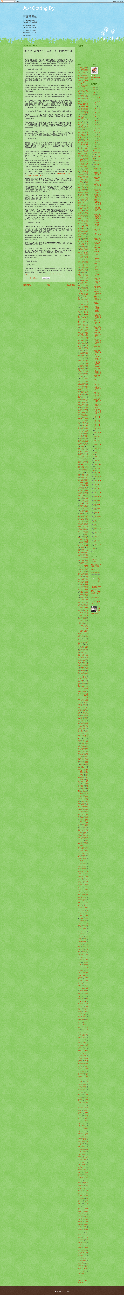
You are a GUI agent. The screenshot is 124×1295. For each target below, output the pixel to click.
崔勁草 (86, 428)
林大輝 (82, 304)
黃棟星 (85, 631)
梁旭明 (83, 469)
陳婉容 (82, 539)
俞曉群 (86, 343)
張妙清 (80, 438)
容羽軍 (79, 394)
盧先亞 (82, 781)
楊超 (82, 652)
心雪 (84, 116)
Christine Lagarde (82, 928)
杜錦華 (86, 262)
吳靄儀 (86, 225)
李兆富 (83, 238)
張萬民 (83, 456)
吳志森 (82, 217)
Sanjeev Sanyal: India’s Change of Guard (97, 266)
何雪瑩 (84, 200)
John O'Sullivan (83, 1035)
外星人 (81, 150)
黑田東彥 (80, 640)
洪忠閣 (81, 363)
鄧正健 (86, 748)
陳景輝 (86, 546)
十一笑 (80, 96)
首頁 (49, 285)
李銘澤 (86, 254)
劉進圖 (84, 714)
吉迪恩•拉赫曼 (82, 161)
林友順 (81, 306)
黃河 (87, 618)
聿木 (79, 187)
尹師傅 (82, 109)
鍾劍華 (81, 821)
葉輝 (84, 672)
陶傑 (86, 565)
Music (86, 1135)
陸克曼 (81, 570)
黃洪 (83, 623)
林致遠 (79, 319)
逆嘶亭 (82, 414)
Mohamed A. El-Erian (83, 1126)
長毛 (80, 339)
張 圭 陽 (81, 432)
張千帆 (85, 433)
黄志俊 (85, 638)
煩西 (87, 657)
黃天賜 (81, 614)
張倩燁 (86, 445)
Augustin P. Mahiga (82, 899)
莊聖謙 (80, 492)
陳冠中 (79, 531)
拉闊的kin (86, 290)
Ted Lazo (86, 1237)
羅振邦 (79, 834)
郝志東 (86, 414)
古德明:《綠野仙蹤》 (95, 597)
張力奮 (80, 433)
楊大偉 (83, 646)
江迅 (81, 178)
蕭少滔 (83, 787)
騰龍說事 (83, 853)
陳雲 (83, 549)
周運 (79, 285)
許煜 (87, 500)
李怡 (86, 241)
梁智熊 (83, 479)
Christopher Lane (82, 931)
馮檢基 (80, 609)
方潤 (87, 119)
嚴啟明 (83, 847)
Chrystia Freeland (82, 935)
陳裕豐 (83, 550)
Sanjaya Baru (83, 1196)
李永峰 (79, 236)
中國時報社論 (84, 106)
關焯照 (80, 844)
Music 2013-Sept (96, 380)
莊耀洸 (79, 493)
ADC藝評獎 (81, 860)
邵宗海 (83, 335)
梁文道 (83, 467)
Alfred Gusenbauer (82, 868)
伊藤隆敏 (86, 158)
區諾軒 (83, 427)
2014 (94, 92)
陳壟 (79, 560)
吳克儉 (86, 215)
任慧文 (81, 158)
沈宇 (84, 264)
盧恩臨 (86, 783)
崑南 (82, 428)
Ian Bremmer (85, 1000)
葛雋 (81, 675)
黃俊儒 (85, 620)
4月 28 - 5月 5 (97, 480)
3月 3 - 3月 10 (97, 512)
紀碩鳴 (86, 365)
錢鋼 (86, 798)
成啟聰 (81, 174)
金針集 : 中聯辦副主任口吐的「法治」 (97, 210)
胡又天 (85, 370)
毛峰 (85, 122)
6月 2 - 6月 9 (97, 460)
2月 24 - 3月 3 (97, 516)
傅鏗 (83, 579)
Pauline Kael (85, 1157)
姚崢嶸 (82, 357)
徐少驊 (80, 397)
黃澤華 (83, 635)
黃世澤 (86, 614)
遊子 (79, 681)
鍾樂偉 (86, 821)
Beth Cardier (85, 909)
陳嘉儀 (86, 552)
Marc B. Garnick (82, 1087)
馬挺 (81, 420)
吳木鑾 (82, 215)
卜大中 (85, 96)
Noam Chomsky (82, 1146)
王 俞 (79, 124)
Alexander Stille (82, 865)
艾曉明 (83, 189)
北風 (84, 140)
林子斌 (86, 304)
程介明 (81, 594)
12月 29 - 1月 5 (96, 97)
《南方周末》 (81, 74)
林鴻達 (86, 329)
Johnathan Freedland (82, 1037)
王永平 (83, 126)
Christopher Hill (82, 930)
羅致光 (85, 832)
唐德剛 (81, 388)
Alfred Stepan (81, 869)
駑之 (86, 766)
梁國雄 (82, 477)
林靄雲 (80, 330)
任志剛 (86, 156)
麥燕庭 (83, 573)
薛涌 (86, 808)
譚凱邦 (85, 839)
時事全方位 (84, 402)
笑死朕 (86, 407)
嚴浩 (79, 847)
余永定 (82, 205)
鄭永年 (81, 754)
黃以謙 (81, 615)
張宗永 (82, 441)
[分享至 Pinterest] (49, 278)
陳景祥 (80, 546)
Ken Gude (85, 1061)
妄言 (87, 168)
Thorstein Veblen (81, 1245)
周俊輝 (81, 282)
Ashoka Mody (85, 894)
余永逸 (86, 205)
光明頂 (81, 160)
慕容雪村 (83, 722)
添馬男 (86, 484)
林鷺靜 (85, 330)
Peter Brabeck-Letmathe (83, 1161)
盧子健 (81, 779)
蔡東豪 (79, 740)
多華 (79, 168)
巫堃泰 (82, 231)
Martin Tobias (85, 1102)
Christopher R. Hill (82, 933)
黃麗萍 (86, 636)
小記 (82, 101)
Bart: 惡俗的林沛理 (96, 602)
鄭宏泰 (80, 756)
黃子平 (85, 609)
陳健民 (86, 538)
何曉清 (83, 204)
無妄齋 (86, 591)
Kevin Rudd (84, 1065)
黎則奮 (81, 772)
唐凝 (86, 388)
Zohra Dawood (81, 1273)
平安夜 (85, 151)
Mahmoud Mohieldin (82, 1084)
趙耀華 (85, 702)
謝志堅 (86, 811)
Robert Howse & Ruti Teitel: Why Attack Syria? (97, 281)
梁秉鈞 (86, 471)
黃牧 (81, 620)
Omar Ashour (81, 1154)
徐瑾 (86, 401)
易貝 (83, 299)
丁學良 (82, 95)
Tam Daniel (80, 1232)
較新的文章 (27, 285)
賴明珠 (80, 795)
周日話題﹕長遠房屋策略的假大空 (97, 173)
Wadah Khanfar (83, 1258)
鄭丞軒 (86, 754)
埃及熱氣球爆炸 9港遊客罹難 (96, 587)
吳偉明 (82, 220)
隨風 (79, 800)
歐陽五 (86, 725)
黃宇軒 (86, 615)
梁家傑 (83, 474)
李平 (84, 235)
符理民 (85, 487)
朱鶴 (87, 176)
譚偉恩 (80, 839)
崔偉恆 (81, 430)
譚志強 (86, 837)
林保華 (84, 316)
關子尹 (86, 840)
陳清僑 (81, 542)
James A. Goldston (83, 1014)
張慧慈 (79, 461)
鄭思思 (83, 759)
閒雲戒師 (83, 602)
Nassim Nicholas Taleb (83, 1141)
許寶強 (81, 503)
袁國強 (79, 410)
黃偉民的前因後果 (84, 627)
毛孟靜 (80, 123)
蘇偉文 (82, 848)
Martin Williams (83, 1104)
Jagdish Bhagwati (84, 1013)
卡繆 (82, 142)
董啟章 (79, 677)
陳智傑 (82, 547)
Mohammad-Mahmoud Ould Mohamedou (83, 1130)
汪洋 (80, 264)
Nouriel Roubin (81, 1148)
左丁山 (86, 150)
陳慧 (84, 555)
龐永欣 (85, 827)
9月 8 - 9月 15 (97, 160)
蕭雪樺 (79, 791)
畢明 (87, 485)
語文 (86, 695)
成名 (87, 173)
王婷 (79, 132)
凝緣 (82, 776)
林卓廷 (81, 314)
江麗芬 (81, 181)
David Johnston (81, 949)
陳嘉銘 (82, 552)
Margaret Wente (81, 1089)
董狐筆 (85, 675)
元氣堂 (85, 111)
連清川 (81, 505)
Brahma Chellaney (84, 918)
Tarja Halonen (85, 1234)
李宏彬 (85, 239)
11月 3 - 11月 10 (96, 129)
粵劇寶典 (82, 659)
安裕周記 (85, 171)
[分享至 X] (45, 278)
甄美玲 (79, 691)
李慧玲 (86, 256)
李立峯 (84, 236)
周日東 (83, 279)
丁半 (84, 91)
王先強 (83, 127)
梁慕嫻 (82, 480)
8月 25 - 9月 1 (97, 417)
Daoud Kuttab (81, 943)
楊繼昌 (83, 655)
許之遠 (86, 495)
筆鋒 (82, 597)
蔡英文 (83, 741)
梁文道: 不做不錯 (95, 572)
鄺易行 (82, 826)
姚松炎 (83, 355)
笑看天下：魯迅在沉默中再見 (97, 234)
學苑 (87, 777)
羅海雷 (85, 834)
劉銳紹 (80, 719)
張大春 (80, 435)
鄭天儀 (83, 753)
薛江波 (81, 808)
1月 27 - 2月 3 (97, 532)
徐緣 (79, 402)
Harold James (85, 988)
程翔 (86, 594)
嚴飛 (86, 845)
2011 (94, 551)
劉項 (82, 715)
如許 (83, 168)
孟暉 (87, 288)
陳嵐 (86, 544)
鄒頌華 (83, 683)
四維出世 (86, 148)
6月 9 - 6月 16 (97, 456)
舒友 (79, 599)
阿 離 (82, 340)
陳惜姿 (86, 541)
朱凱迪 (83, 176)
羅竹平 (83, 830)
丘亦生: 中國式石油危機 (97, 239)
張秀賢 (84, 440)
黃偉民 (86, 625)
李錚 (84, 259)
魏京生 (80, 827)
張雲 (81, 453)
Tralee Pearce (84, 1250)
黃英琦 (86, 623)
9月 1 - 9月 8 (97, 164)
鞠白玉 (82, 822)
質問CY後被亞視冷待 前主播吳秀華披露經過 (97, 371)
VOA (79, 1257)
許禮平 (86, 502)
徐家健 (79, 399)
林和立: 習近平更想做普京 (97, 388)
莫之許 (84, 493)
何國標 (82, 199)
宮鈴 (82, 392)
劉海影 (85, 709)
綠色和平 (85, 691)
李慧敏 (81, 257)
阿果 (79, 342)
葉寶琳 (82, 673)
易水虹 (84, 298)
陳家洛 (86, 534)
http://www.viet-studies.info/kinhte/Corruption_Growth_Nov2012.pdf (43, 274)
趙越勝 (86, 701)
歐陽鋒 (85, 728)
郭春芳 (86, 510)
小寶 (79, 103)
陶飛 (81, 564)
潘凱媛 (86, 732)
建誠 (86, 358)
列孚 (87, 160)
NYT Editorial (83, 1151)
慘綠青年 (86, 688)
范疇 (81, 379)
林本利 (81, 309)
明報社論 (83, 297)
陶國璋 (85, 564)
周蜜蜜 (83, 285)
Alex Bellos (83, 863)
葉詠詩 (83, 668)
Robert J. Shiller (83, 1184)
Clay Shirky (80, 936)
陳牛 (83, 523)
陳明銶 (80, 529)
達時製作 (83, 681)
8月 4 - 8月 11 (97, 429)
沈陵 (82, 269)
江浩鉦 (86, 178)
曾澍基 (81, 586)
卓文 (84, 277)
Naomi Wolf (83, 1140)
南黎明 (86, 350)
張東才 (85, 443)
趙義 (81, 702)
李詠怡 (85, 251)
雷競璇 (85, 685)
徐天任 (85, 396)
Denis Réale (80, 954)
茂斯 (82, 376)
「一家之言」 (82, 83)
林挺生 (83, 319)
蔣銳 (79, 746)
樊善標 (81, 725)
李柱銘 (83, 244)
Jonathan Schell (81, 1044)
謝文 (84, 809)
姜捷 (87, 357)
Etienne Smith (85, 972)
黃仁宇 (86, 610)
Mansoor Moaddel (82, 1086)
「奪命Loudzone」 (83, 89)
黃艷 (81, 638)
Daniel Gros (84, 939)
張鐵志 (83, 464)
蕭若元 (83, 788)
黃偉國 (81, 628)
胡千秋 (79, 371)
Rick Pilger (81, 1179)
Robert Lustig (81, 1185)
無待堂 (81, 592)
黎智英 (86, 772)
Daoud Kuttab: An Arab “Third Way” (97, 254)
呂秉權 (84, 228)
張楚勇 (79, 454)
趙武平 (83, 699)
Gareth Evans (81, 975)
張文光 (81, 436)
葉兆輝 (85, 662)
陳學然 (82, 557)
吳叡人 (86, 223)
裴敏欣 (84, 693)
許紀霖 (82, 500)
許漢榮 (81, 502)
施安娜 (79, 360)
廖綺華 (81, 688)
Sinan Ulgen (80, 1216)
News (81, 1143)
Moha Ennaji (81, 1125)
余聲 (84, 213)
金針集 (86, 337)
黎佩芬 (84, 767)
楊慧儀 (84, 654)
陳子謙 (82, 516)
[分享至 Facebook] (47, 278)
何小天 (80, 194)
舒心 (83, 599)
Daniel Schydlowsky (82, 941)
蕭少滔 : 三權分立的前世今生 (97, 196)
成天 (83, 173)
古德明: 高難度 (97, 346)
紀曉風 (82, 367)
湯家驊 (81, 591)
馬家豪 (85, 417)
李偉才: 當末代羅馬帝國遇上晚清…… (97, 335)
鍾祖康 (86, 819)
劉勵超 (81, 720)
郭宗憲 (82, 510)
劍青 (86, 720)
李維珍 (81, 254)
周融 (87, 285)
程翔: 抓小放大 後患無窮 (97, 322)
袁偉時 (85, 409)
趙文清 (84, 697)
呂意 (83, 230)
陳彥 (84, 531)
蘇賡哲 (81, 850)
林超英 (84, 324)
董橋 (84, 677)
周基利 (81, 283)
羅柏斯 (80, 832)
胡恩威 (80, 373)
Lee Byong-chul (83, 1071)
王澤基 (83, 136)
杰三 (87, 299)
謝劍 (79, 814)
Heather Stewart (81, 991)
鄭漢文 (86, 764)
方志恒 (83, 118)
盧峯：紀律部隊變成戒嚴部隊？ (97, 293)
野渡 (86, 513)
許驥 (87, 503)
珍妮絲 (81, 365)
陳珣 (81, 536)
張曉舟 (83, 462)
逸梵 (79, 602)
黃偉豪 (86, 628)
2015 (94, 90)
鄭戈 (87, 753)
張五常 (86, 435)
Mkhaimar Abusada (82, 1123)
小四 (83, 98)
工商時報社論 (84, 105)
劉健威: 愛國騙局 (97, 248)
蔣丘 (82, 745)
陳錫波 (81, 559)
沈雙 (84, 270)
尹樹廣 (86, 109)
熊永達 (81, 690)
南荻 (82, 350)
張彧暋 (82, 446)
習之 (79, 489)
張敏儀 (81, 449)
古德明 (84, 144)
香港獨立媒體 (81, 384)
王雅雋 (83, 132)
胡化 (83, 371)
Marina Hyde (80, 1092)
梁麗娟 (86, 482)
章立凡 (79, 571)
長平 (84, 339)
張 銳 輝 (86, 432)
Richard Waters (85, 1177)
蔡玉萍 (85, 738)
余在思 (86, 207)
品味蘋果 (86, 352)
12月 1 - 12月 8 (96, 113)
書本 (79, 404)
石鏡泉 (82, 155)
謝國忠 (85, 813)
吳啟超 (83, 222)
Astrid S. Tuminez (82, 897)
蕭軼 (84, 791)
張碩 (87, 458)
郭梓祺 (86, 511)
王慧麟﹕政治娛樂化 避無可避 (97, 405)
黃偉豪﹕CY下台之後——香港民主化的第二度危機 (96, 592)
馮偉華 (81, 607)
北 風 (84, 139)
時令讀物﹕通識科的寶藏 (97, 168)
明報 (85, 292)
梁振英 (83, 476)
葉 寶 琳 (85, 660)
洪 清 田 (86, 362)
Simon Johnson (85, 1213)
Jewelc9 (83, 1029)
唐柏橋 (86, 386)
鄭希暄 (79, 758)
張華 (79, 451)
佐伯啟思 (82, 191)
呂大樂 (82, 226)
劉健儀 (83, 710)
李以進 (79, 235)
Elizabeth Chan (83, 969)
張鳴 (85, 459)
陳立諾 (85, 524)
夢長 (87, 686)
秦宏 (82, 407)
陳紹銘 (86, 542)
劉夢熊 (80, 717)
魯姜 (79, 767)
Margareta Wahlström (82, 1091)
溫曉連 (82, 657)
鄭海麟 (86, 761)
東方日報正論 (82, 301)
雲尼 (84, 604)
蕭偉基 (85, 790)
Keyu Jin (80, 1066)
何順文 (79, 202)
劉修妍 (80, 709)
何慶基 (84, 202)
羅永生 (84, 829)
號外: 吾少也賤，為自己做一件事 (97, 288)
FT (85, 974)
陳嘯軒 (79, 555)
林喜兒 (85, 322)
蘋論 (80, 852)
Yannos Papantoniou (82, 1262)
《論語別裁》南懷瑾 (83, 81)
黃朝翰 (80, 631)
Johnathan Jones (81, 1039)
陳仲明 (79, 526)
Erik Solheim (80, 970)
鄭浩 (82, 761)
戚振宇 (83, 466)
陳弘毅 (80, 524)
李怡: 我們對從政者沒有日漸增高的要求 (97, 342)
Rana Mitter (80, 1170)
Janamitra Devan (82, 1018)
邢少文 (83, 272)
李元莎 (80, 233)
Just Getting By (39, 7)
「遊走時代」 (85, 87)
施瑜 (84, 360)
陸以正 (85, 568)
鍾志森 (86, 816)
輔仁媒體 (80, 704)
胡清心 (79, 375)
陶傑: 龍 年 (94, 569)
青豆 (79, 343)
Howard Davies (81, 998)
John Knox (85, 1034)
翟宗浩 (79, 693)
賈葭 (87, 678)
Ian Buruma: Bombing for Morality (97, 259)
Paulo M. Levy (83, 1159)
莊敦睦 (82, 490)
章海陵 (84, 571)
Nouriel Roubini (81, 1149)
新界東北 (83, 642)
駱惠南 (82, 801)
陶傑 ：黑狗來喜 (97, 230)
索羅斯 (80, 409)
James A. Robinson (82, 1016)
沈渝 (86, 269)
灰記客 (81, 183)
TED (82, 1236)
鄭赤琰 (84, 758)
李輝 (81, 259)
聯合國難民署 (85, 806)
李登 (81, 251)
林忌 (84, 311)
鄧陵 (86, 750)
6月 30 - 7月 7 (97, 449)
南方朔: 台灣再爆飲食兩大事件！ (97, 400)
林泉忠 (84, 318)
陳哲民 (81, 534)
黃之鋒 (80, 610)
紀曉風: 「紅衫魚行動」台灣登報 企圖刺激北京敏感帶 (97, 308)
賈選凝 (81, 680)
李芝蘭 (82, 243)
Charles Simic (80, 922)
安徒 (84, 169)
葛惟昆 (86, 673)
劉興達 (86, 718)
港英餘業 (82, 587)
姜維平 (81, 358)
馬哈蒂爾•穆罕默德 (84, 415)
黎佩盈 (80, 769)
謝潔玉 (83, 814)
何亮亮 (83, 197)
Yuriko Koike (85, 1268)
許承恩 (80, 498)
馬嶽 (79, 423)
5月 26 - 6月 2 (97, 464)
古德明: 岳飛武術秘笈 (97, 302)
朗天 (87, 404)
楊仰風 (81, 647)
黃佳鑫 (85, 617)
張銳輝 (84, 461)
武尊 (83, 332)
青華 (83, 343)
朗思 (81, 406)
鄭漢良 (81, 766)
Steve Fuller (86, 1224)
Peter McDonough (83, 1162)
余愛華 (80, 212)
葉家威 (83, 665)
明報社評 (83, 294)
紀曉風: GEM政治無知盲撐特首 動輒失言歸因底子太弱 (97, 217)
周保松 (86, 282)
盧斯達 (81, 785)
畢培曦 (80, 487)
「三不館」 (80, 85)
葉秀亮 (79, 664)
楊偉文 (79, 651)
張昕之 (80, 443)
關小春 (80, 842)
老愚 (86, 186)
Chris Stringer (83, 926)
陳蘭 (87, 562)
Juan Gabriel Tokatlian (83, 1053)
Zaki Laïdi (81, 1270)
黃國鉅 (81, 630)
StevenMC (80, 1229)
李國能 (86, 249)
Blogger (65, 1291)
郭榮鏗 (81, 513)
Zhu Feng (85, 1271)
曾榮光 (86, 584)
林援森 (79, 324)
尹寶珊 (80, 111)
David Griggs (85, 946)
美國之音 (83, 368)
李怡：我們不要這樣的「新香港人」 (97, 225)
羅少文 (79, 829)
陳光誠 (84, 526)
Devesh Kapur (85, 956)
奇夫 (86, 287)
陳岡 (87, 528)
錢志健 (79, 796)
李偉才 (86, 248)
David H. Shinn (83, 948)
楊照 (86, 652)
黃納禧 (81, 625)
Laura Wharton (85, 1070)
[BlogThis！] (44, 278)
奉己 (79, 288)
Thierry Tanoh (81, 1244)
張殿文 (84, 454)
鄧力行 (83, 746)
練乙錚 (85, 735)
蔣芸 (86, 745)
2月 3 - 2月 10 (97, 528)
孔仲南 (79, 113)
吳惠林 (82, 223)
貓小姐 (86, 793)
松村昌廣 (83, 303)
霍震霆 (83, 800)
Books (87, 917)
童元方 (82, 596)
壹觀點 (82, 581)
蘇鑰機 (86, 850)
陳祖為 (85, 536)
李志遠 (80, 241)
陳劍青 (85, 554)
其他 (81, 277)
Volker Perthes (85, 1257)
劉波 (79, 707)
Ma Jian (85, 1083)
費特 (81, 601)
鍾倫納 (81, 817)
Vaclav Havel (81, 1252)
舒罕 (87, 599)
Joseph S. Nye (83, 1052)
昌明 (81, 292)
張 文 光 (86, 430)
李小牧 (86, 231)
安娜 (80, 169)
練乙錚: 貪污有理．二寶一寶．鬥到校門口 (97, 412)
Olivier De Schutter (82, 1153)
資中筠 (79, 678)
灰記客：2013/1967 (97, 383)
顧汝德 (83, 855)
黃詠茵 (79, 633)
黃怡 (79, 618)
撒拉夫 (82, 723)
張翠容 (81, 459)
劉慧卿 (85, 717)
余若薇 (81, 210)
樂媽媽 (86, 723)
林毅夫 (82, 327)
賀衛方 (85, 601)
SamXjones (86, 1195)
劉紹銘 (85, 712)
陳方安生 (83, 521)
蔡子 (82, 736)
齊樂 (85, 704)
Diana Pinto (81, 959)
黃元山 (81, 612)
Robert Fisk (85, 1182)
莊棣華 (86, 490)
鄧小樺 (82, 748)
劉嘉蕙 (86, 715)
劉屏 (87, 707)
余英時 (86, 210)
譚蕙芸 (80, 840)
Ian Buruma (83, 1001)
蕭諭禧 (81, 793)
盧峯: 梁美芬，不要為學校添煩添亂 (97, 394)
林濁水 (81, 329)
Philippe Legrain (82, 1166)
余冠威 (86, 208)
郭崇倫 (81, 511)
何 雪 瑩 (86, 192)
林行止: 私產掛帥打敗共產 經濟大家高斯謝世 (97, 364)
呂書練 (79, 230)
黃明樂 (83, 618)
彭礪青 (81, 583)
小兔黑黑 (83, 100)
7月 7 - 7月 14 (97, 445)
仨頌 (85, 137)
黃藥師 (82, 636)
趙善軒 (82, 701)
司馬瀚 (84, 146)
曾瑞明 (81, 584)
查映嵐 (81, 362)
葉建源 (84, 664)
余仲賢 (81, 207)
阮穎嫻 (79, 275)
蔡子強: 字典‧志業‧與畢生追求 (97, 298)
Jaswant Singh (81, 1019)
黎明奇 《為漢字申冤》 (83, 770)
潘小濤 (80, 730)
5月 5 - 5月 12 (97, 476)
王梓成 (85, 131)
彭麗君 (86, 581)
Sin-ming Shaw (83, 1214)
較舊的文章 (71, 285)
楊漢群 (79, 654)
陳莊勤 (81, 544)
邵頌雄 (82, 337)
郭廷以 (85, 508)
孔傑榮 (83, 114)
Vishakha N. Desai (82, 1255)
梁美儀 (82, 472)
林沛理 (86, 313)
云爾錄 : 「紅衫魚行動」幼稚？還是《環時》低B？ (97, 202)
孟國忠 (83, 288)
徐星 (86, 397)
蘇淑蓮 (86, 848)
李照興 (80, 253)
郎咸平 (85, 379)
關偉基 (85, 842)
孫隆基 (82, 391)
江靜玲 (81, 179)
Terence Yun (82, 1239)
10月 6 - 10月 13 (96, 145)
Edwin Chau (85, 967)
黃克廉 (80, 617)
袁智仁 (84, 410)
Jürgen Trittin (81, 1057)
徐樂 (82, 401)
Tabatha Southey (83, 1231)
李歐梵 (86, 257)
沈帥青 (83, 267)
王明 (83, 129)
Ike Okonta (80, 1003)
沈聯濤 (79, 270)
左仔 (81, 151)
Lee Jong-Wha (81, 1073)
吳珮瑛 (84, 218)
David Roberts (85, 951)
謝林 (81, 813)
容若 (84, 394)
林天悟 (86, 306)
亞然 (87, 275)
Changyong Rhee (83, 920)
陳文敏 (83, 520)
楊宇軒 (86, 647)
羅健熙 (79, 835)
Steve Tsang (83, 1226)
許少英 (81, 497)
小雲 (86, 101)
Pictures (80, 1167)
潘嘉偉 (81, 733)
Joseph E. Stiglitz (83, 1050)
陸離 (86, 570)
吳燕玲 (81, 225)
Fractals (81, 974)
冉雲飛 (79, 139)
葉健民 (83, 667)
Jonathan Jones (82, 1042)
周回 (87, 280)
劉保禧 (83, 707)
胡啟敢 (85, 373)
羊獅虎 (81, 186)
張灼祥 (79, 440)
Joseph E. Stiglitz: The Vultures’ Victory (97, 274)
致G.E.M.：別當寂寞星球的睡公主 (97, 190)
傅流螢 (86, 574)
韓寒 (83, 824)
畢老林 (82, 485)
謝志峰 (82, 811)
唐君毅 (82, 386)
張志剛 (85, 438)
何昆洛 (84, 195)
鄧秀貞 (81, 750)
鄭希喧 (85, 756)
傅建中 (82, 574)
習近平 (83, 489)
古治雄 (86, 142)
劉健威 (79, 710)
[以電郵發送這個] (42, 278)
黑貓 (85, 640)
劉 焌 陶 (80, 705)
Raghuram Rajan (82, 1169)
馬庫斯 (86, 418)
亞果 (84, 275)
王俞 (81, 131)
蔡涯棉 (82, 743)
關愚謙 (86, 843)
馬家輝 (80, 419)
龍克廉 (83, 803)
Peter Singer (81, 1164)
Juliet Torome (83, 1055)
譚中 (83, 837)
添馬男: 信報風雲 (97, 376)
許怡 (86, 497)
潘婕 (82, 732)
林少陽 (81, 307)
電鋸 (79, 686)
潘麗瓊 (79, 735)
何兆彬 (85, 194)
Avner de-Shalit (81, 900)
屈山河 (80, 290)
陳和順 (83, 528)
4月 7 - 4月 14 (97, 492)
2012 (94, 549)
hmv (85, 996)
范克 (87, 376)
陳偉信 (80, 537)
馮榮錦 (86, 607)
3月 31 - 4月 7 (97, 496)
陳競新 (82, 562)
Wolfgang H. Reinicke (82, 1260)
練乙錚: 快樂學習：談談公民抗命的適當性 (97, 328)
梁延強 (82, 471)
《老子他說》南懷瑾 (82, 67)
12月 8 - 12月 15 (96, 109)
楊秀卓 (80, 649)
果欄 (79, 332)
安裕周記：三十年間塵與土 (97, 185)
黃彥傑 (79, 622)
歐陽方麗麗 (82, 727)
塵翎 (83, 686)
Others (79, 1156)
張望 (86, 449)
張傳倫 (85, 453)
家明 (86, 392)
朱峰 (79, 176)
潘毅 (86, 733)
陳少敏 (83, 518)
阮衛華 (85, 274)
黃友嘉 (86, 612)
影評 (79, 722)
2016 (94, 87)
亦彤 (82, 156)
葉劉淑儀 (83, 670)
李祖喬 (83, 246)
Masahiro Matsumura (82, 1105)
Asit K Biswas (83, 895)
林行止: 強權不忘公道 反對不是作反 (96, 565)
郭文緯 (85, 506)
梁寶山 (81, 484)
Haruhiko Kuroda (83, 990)
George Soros (80, 977)
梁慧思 (86, 480)
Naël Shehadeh (85, 1138)
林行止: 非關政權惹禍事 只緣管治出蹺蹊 (97, 316)
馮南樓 (86, 605)
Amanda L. (80, 871)
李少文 (85, 233)
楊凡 (79, 646)
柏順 (87, 360)
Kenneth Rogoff (81, 1063)
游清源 (86, 589)
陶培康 (80, 566)
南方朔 (85, 349)
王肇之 (82, 134)
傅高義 (81, 576)
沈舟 (84, 266)
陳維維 (80, 554)
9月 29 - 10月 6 (96, 149)
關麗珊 (81, 845)
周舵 (86, 283)
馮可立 (82, 605)
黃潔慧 (84, 633)
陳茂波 (82, 533)
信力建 (81, 345)
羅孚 (87, 830)
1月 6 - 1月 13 (97, 544)
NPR (87, 1149)
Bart (86, 904)
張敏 (87, 448)
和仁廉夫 (81, 287)
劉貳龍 (79, 714)
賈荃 (84, 678)
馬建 (81, 417)
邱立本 (81, 334)
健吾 (83, 425)
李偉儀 (81, 249)
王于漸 (83, 124)
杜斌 (82, 262)
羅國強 (84, 835)
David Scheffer (83, 952)
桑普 (85, 406)
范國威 (86, 378)
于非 (79, 98)
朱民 (86, 174)
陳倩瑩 (86, 533)
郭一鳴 (86, 505)
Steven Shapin (81, 1227)
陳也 (84, 515)
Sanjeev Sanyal (81, 1198)
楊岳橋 (85, 649)
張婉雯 (83, 448)
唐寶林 (79, 389)
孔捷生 (85, 113)
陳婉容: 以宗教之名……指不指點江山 (97, 179)
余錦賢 (79, 213)
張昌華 (86, 441)
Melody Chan (80, 1107)
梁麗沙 (81, 482)
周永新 (82, 280)
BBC (79, 905)
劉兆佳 (85, 705)
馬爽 (79, 422)
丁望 (83, 93)
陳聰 (86, 559)
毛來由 (85, 121)
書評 (83, 404)
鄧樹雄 (84, 751)
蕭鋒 (87, 791)
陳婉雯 (86, 539)
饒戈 (85, 852)
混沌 (93, 75)
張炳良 (80, 445)
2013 (94, 95)
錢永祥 (85, 795)
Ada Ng (84, 858)
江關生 (86, 179)
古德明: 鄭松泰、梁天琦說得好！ (96, 560)
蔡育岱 (84, 740)
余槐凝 (85, 212)
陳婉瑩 (81, 541)
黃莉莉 (86, 630)
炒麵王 (86, 332)
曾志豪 (86, 583)
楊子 (87, 646)
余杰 (81, 209)
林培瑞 (83, 321)
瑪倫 (85, 690)
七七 (87, 95)
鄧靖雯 (79, 751)
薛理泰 (79, 809)
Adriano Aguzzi (85, 861)
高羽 (84, 423)
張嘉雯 (82, 458)
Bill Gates (82, 910)
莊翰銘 (85, 492)
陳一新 (79, 515)
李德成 (81, 256)
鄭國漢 (81, 763)
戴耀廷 (83, 805)
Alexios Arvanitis (82, 866)
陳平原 (86, 523)
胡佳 (87, 371)
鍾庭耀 (86, 817)
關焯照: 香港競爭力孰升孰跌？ (97, 244)
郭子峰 (80, 506)
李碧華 (86, 253)
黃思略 (84, 622)
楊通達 (84, 651)
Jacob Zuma (85, 1011)
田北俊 (79, 153)
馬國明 (85, 420)
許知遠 (86, 498)
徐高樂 (84, 399)
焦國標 (86, 592)
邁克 (82, 816)
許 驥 (83, 495)
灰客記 (86, 181)
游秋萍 (82, 589)
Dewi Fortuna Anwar (84, 957)
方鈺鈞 (83, 119)
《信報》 (84, 72)
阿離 (84, 342)
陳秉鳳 (85, 529)
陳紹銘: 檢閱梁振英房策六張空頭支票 (97, 352)
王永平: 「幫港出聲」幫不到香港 (97, 358)
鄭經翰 (82, 764)
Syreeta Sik (86, 1229)
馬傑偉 (84, 422)
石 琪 (83, 153)
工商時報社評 (85, 103)
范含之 (81, 378)
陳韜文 (83, 560)
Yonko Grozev (81, 1263)
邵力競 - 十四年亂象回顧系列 (82, 1281)
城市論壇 (82, 353)
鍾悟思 (81, 819)
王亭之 (86, 129)
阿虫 (86, 340)
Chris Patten (85, 925)
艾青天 (83, 187)
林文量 (86, 307)
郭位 (79, 508)
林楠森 (83, 326)
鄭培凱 (86, 763)
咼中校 (81, 352)
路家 (86, 680)
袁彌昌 (83, 412)
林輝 (87, 327)
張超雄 (86, 451)
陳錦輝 (86, 557)
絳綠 (86, 597)
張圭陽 (86, 436)
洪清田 (86, 363)
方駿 (81, 121)
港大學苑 (86, 586)
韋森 (79, 381)
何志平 (79, 195)
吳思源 (79, 218)
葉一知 (79, 662)
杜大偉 (83, 261)
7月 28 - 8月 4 (97, 433)
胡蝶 (84, 375)
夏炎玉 (84, 389)
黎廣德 (81, 774)
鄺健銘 (86, 826)
